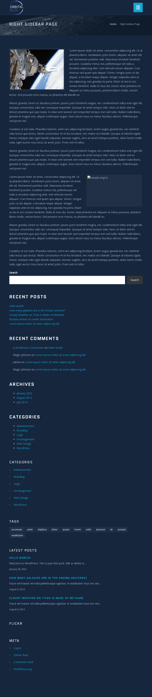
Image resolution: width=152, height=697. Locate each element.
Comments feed (23, 662)
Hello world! (16, 306)
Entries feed (21, 655)
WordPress (23, 448)
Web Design (24, 443)
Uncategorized (25, 439)
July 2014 (22, 402)
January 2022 (24, 393)
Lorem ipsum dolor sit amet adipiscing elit (34, 323)
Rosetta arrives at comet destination (31, 319)
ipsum (66, 529)
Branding (22, 430)
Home (113, 24)
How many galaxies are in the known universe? (37, 310)
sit (111, 529)
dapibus (42, 529)
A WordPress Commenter (28, 347)
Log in (17, 648)
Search (13, 272)
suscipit (122, 529)
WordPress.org (23, 669)
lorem (78, 529)
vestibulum (17, 535)
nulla (88, 529)
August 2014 (24, 397)
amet (30, 529)
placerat (100, 529)
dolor (55, 529)
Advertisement (25, 426)
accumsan (16, 529)
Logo (20, 435)
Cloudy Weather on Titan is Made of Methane (36, 315)
